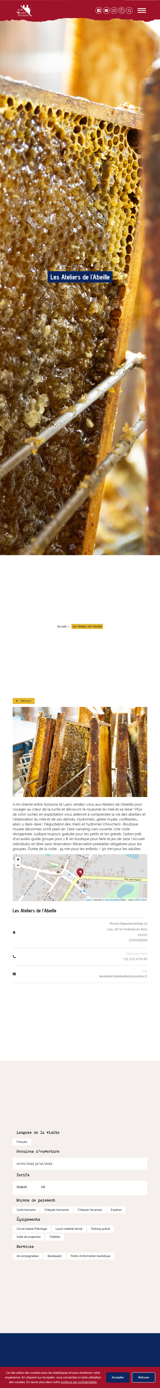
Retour (26, 700)
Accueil (62, 626)
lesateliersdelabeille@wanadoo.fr (123, 976)
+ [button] (18, 859)
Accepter (118, 1377)
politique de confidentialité (79, 1382)
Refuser (143, 1377)
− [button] (18, 865)
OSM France (140, 899)
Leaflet (89, 899)
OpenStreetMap (112, 899)
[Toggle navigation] (137, 10)
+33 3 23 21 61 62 (135, 959)
